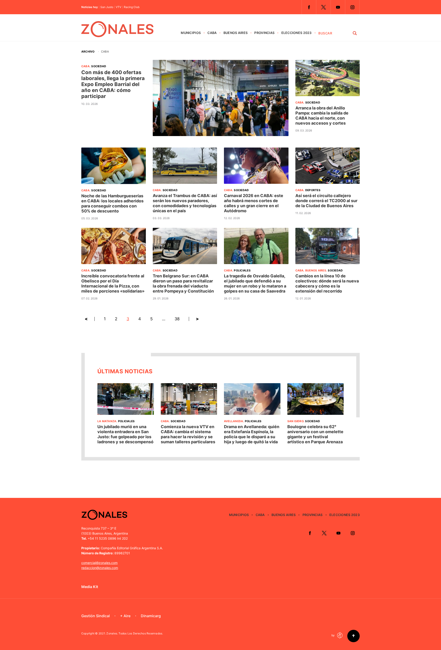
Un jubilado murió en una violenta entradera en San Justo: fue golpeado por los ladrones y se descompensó (125, 434)
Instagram (352, 7)
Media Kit (89, 586)
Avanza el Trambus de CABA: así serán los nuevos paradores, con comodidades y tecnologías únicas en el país (185, 203)
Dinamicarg (151, 616)
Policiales (242, 270)
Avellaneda (233, 421)
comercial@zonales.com (99, 563)
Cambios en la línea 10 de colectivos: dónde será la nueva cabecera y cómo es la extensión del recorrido (327, 283)
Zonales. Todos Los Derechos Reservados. (134, 633)
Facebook (309, 7)
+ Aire (125, 616)
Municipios (191, 33)
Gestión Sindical (95, 616)
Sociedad (98, 66)
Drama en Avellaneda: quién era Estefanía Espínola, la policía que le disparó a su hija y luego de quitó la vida (251, 434)
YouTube (338, 7)
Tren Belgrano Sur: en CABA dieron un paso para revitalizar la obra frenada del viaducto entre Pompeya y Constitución (183, 283)
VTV (118, 7)
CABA (212, 33)
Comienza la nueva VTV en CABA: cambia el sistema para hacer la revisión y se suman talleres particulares (188, 434)
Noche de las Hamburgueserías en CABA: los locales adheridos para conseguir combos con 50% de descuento (112, 203)
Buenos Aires (235, 33)
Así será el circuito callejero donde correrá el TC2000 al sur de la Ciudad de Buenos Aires (326, 200)
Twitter (323, 7)
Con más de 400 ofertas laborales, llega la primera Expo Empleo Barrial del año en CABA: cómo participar (113, 84)
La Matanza (106, 421)
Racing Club (131, 7)
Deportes (312, 190)
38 (177, 318)
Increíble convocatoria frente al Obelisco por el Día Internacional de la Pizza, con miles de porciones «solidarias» (112, 283)
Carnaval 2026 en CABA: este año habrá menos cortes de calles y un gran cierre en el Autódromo (253, 203)
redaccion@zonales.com (99, 568)
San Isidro (295, 421)
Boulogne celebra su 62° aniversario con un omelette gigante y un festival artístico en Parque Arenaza (315, 434)
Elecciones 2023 (296, 33)
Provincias (264, 33)
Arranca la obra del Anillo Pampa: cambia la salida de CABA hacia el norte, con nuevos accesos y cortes (321, 116)
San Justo (106, 7)
